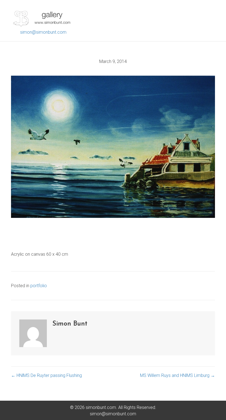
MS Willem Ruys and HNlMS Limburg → (177, 375)
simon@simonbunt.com (43, 32)
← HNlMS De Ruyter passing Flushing (46, 375)
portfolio (38, 285)
